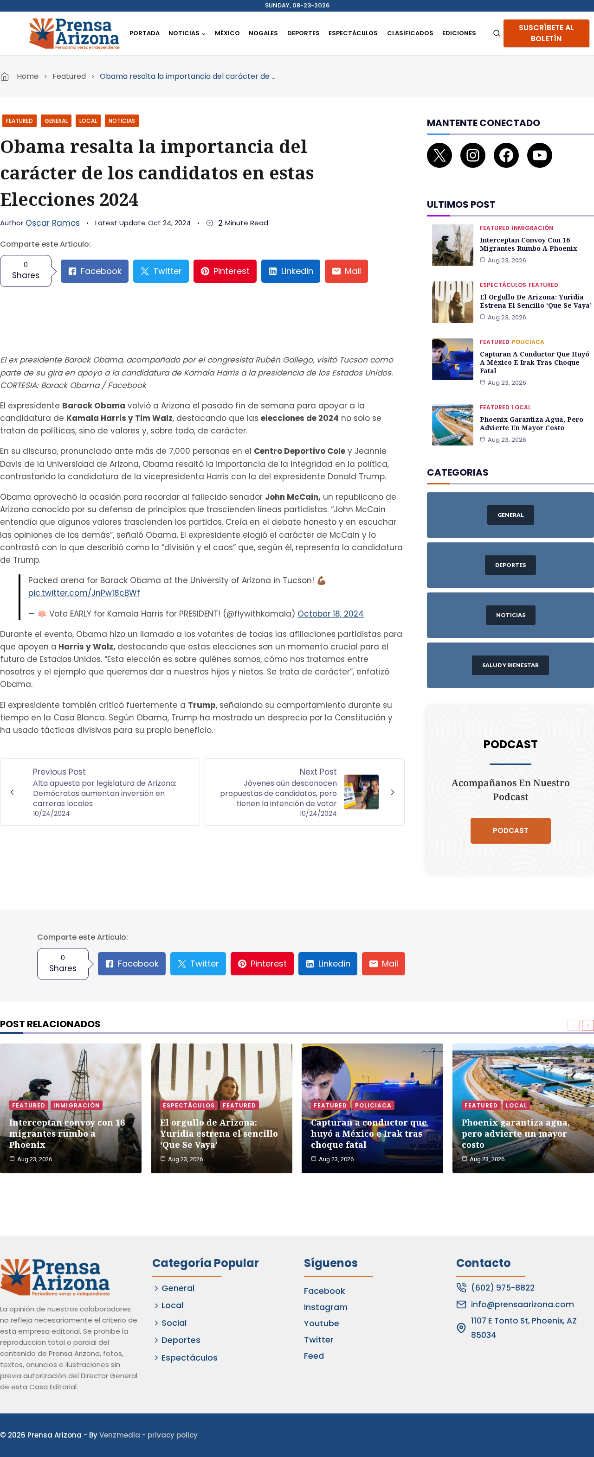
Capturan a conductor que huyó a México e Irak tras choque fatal (534, 362)
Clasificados (410, 33)
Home (28, 76)
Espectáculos (353, 33)
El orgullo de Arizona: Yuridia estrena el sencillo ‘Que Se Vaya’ (536, 301)
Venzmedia (119, 1435)
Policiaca (528, 341)
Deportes (303, 33)
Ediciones (459, 33)
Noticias (122, 121)
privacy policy (173, 1435)
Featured (69, 76)
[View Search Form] (497, 33)
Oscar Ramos (53, 223)
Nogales (263, 33)
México (227, 33)
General (56, 121)
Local (88, 121)
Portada (144, 33)
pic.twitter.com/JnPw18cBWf (84, 592)
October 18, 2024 (330, 613)
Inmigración (532, 227)
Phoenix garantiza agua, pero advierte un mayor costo (531, 423)
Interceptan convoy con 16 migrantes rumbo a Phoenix (528, 244)
